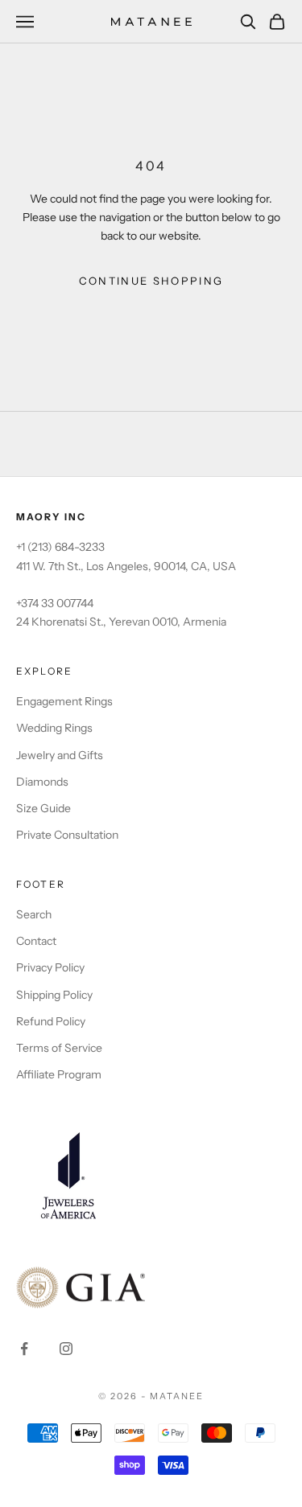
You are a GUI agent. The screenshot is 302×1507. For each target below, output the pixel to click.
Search (34, 914)
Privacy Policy (50, 967)
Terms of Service (59, 1048)
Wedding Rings (54, 728)
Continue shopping (151, 280)
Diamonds (42, 781)
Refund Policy (50, 1021)
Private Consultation (67, 834)
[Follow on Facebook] (24, 1349)
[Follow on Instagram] (66, 1349)
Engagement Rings (64, 701)
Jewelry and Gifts (59, 755)
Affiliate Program (58, 1074)
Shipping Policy (54, 995)
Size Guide (43, 808)
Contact (36, 941)
